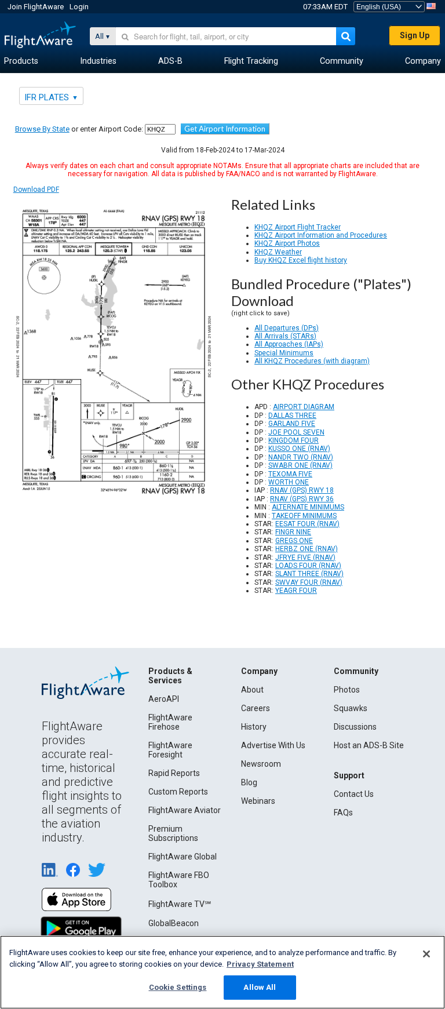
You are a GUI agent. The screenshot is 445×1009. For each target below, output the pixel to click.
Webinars (258, 801)
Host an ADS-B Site (369, 745)
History (254, 726)
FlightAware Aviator (184, 810)
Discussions (355, 726)
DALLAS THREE (292, 415)
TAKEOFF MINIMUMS (304, 516)
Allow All (259, 987)
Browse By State (42, 129)
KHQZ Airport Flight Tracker (297, 227)
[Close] (426, 954)
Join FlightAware (36, 6)
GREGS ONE (294, 541)
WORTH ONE (288, 482)
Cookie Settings (178, 987)
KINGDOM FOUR (293, 440)
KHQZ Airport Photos (287, 243)
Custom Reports (178, 791)
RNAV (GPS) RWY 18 (302, 490)
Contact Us (354, 794)
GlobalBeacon (173, 923)
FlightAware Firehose (170, 722)
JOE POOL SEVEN (296, 432)
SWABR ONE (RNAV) (300, 465)
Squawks (350, 708)
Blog (249, 782)
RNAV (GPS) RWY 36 (302, 499)
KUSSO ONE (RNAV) (299, 449)
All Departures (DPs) (286, 328)
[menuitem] (21, 61)
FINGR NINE (293, 532)
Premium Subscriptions (173, 833)
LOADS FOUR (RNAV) (308, 566)
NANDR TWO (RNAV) (300, 457)
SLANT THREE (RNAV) (309, 574)
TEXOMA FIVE (290, 474)
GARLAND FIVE (291, 424)
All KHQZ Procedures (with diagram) (312, 361)
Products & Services (170, 675)
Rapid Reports (174, 773)
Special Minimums (283, 353)
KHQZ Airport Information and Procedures (320, 235)
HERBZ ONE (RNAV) (306, 549)
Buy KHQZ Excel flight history (300, 260)
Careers (255, 708)
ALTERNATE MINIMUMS (308, 507)
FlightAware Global (182, 856)
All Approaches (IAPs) (288, 344)
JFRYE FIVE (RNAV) (305, 557)
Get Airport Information (224, 128)
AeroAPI (163, 699)
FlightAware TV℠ (179, 904)
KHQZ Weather (278, 252)
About (252, 689)
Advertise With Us (273, 745)
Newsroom (261, 763)
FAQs (343, 812)
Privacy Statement (260, 964)
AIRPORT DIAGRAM (303, 407)
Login (79, 6)
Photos (347, 689)
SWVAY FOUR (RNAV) (308, 582)
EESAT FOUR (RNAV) (307, 524)
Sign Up (414, 35)
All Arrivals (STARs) (285, 336)
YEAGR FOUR (296, 591)
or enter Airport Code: (79, 129)
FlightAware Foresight (170, 750)
